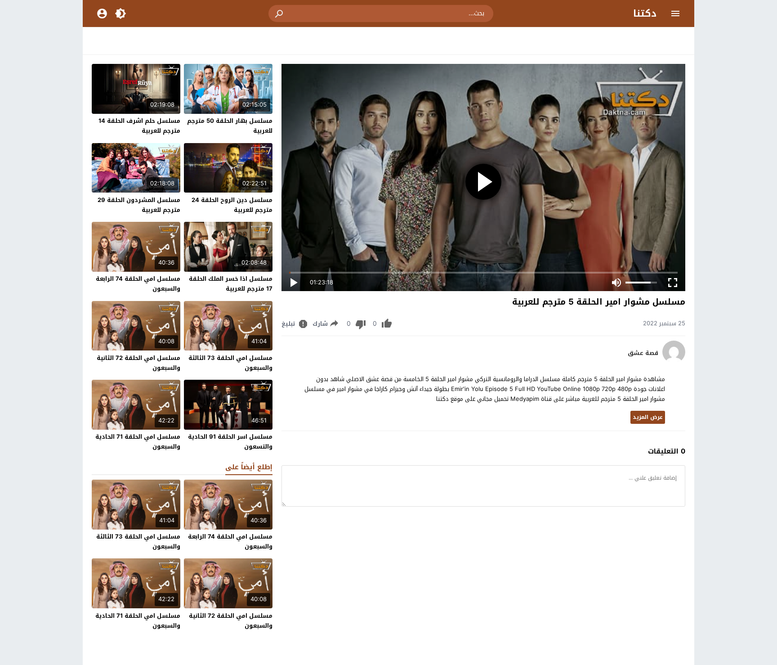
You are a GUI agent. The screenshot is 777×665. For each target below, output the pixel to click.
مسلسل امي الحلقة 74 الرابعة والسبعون (138, 283)
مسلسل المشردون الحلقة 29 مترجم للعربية (139, 205)
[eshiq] (673, 361)
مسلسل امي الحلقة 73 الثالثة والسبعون (230, 362)
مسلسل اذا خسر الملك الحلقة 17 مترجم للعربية (230, 283)
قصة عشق (643, 353)
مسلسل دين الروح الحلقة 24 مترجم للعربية (232, 205)
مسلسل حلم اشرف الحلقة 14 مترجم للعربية (139, 125)
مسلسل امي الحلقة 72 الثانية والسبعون (138, 362)
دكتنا (644, 13)
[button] (279, 13)
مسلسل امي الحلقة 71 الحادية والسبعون (137, 441)
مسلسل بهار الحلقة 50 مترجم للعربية (229, 125)
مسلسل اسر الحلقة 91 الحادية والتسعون (230, 441)
